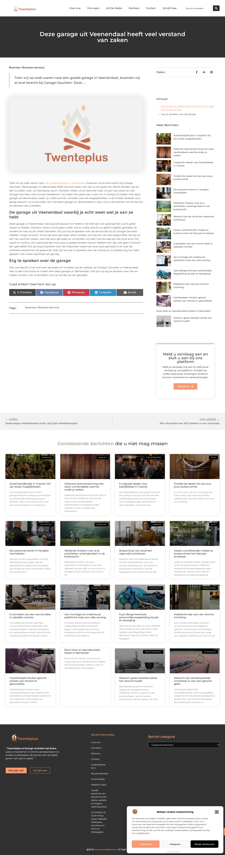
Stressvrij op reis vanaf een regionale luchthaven (135, 552)
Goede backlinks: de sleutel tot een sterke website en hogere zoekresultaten (99, 798)
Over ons (75, 8)
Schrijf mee (170, 8)
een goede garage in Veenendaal (65, 183)
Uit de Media (98, 779)
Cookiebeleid (173, 851)
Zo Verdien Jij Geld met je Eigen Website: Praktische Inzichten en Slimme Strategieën (99, 822)
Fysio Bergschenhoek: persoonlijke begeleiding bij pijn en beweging (139, 617)
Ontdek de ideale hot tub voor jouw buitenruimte (192, 485)
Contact (151, 8)
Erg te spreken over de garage (178, 114)
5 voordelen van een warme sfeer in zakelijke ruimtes (30, 616)
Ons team (93, 8)
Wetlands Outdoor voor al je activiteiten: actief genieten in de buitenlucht (191, 206)
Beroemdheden (99, 773)
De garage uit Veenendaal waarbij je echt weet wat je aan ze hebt (187, 108)
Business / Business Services (26, 67)
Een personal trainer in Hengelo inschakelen (29, 552)
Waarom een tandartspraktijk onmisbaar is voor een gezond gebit (193, 680)
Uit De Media (114, 8)
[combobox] (198, 8)
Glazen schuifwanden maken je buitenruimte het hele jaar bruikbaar (193, 553)
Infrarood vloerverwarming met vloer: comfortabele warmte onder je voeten (193, 152)
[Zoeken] (216, 8)
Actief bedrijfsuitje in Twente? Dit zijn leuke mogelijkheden (30, 485)
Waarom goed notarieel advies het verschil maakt (138, 679)
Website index (98, 784)
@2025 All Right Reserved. (112, 849)
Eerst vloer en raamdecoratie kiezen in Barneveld (183, 311)
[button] (216, 812)
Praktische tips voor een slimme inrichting (194, 616)
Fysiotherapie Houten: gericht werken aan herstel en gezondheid (28, 680)
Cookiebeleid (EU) (98, 766)
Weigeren (175, 844)
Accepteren (145, 844)
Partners (134, 8)
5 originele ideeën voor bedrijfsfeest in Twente (133, 485)
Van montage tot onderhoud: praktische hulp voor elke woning (85, 616)
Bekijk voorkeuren (205, 844)
